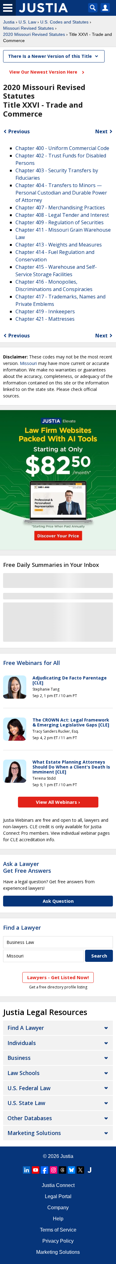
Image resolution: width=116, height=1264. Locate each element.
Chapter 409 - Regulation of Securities (59, 222)
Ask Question (58, 901)
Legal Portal (58, 1196)
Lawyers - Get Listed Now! (58, 977)
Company (58, 1207)
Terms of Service (58, 1229)
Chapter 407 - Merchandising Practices (60, 207)
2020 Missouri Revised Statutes (34, 34)
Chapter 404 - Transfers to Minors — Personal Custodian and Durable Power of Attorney (61, 193)
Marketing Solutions (34, 1133)
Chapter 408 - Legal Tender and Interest (62, 215)
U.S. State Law (26, 1103)
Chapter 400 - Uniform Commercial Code (62, 148)
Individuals (21, 1043)
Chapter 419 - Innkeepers (45, 311)
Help (58, 1218)
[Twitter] (80, 1170)
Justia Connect (58, 1185)
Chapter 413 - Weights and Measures (58, 244)
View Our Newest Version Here (44, 72)
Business (19, 1057)
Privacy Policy (58, 1241)
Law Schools (23, 1073)
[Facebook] (44, 1170)
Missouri (28, 363)
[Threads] (62, 1170)
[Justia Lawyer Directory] (89, 1170)
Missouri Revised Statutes (28, 28)
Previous (19, 131)
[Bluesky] (71, 1170)
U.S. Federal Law (28, 1088)
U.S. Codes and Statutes (64, 21)
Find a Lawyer (22, 927)
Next (101, 131)
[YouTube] (35, 1170)
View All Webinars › (58, 802)
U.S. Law (27, 21)
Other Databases (29, 1118)
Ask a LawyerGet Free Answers (27, 867)
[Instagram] (53, 1170)
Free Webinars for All (31, 663)
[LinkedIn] (26, 1170)
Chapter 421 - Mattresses (45, 318)
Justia (9, 21)
